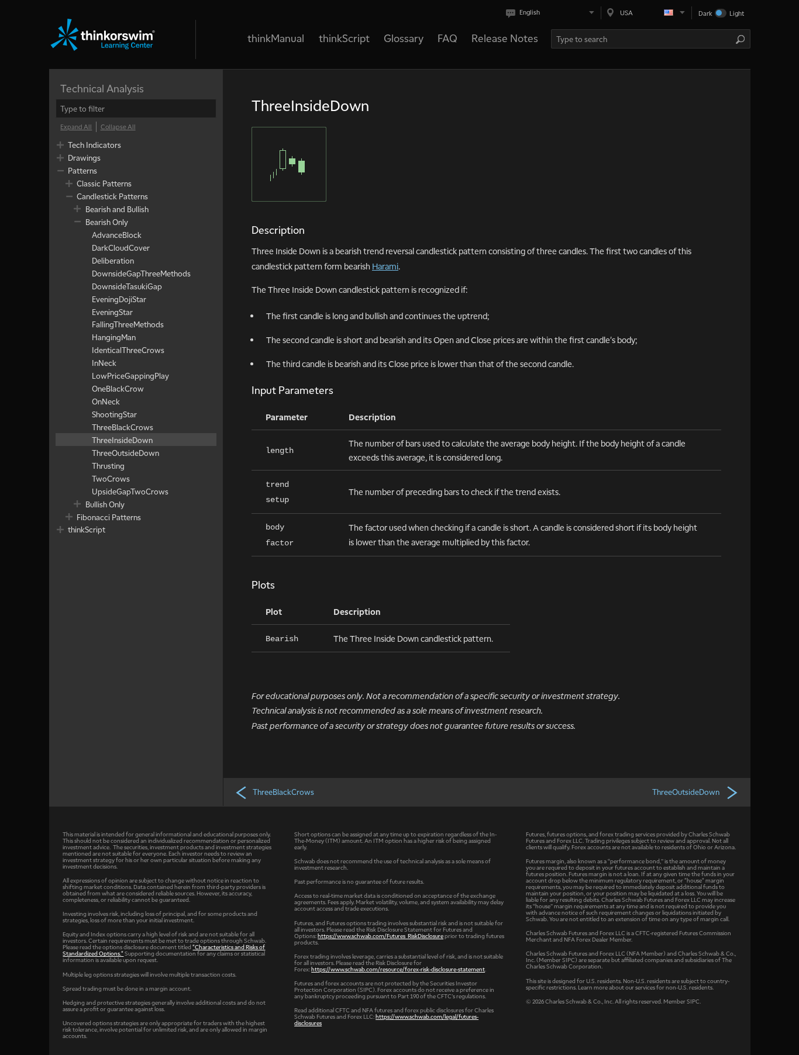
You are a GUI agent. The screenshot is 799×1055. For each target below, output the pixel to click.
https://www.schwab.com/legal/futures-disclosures (386, 1019)
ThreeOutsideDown (685, 792)
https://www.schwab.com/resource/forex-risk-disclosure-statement (398, 969)
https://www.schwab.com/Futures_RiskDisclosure (380, 935)
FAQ (447, 37)
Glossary (403, 37)
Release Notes (504, 37)
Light (736, 13)
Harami (385, 266)
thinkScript (344, 37)
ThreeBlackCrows (283, 792)
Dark (705, 13)
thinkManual (275, 37)
